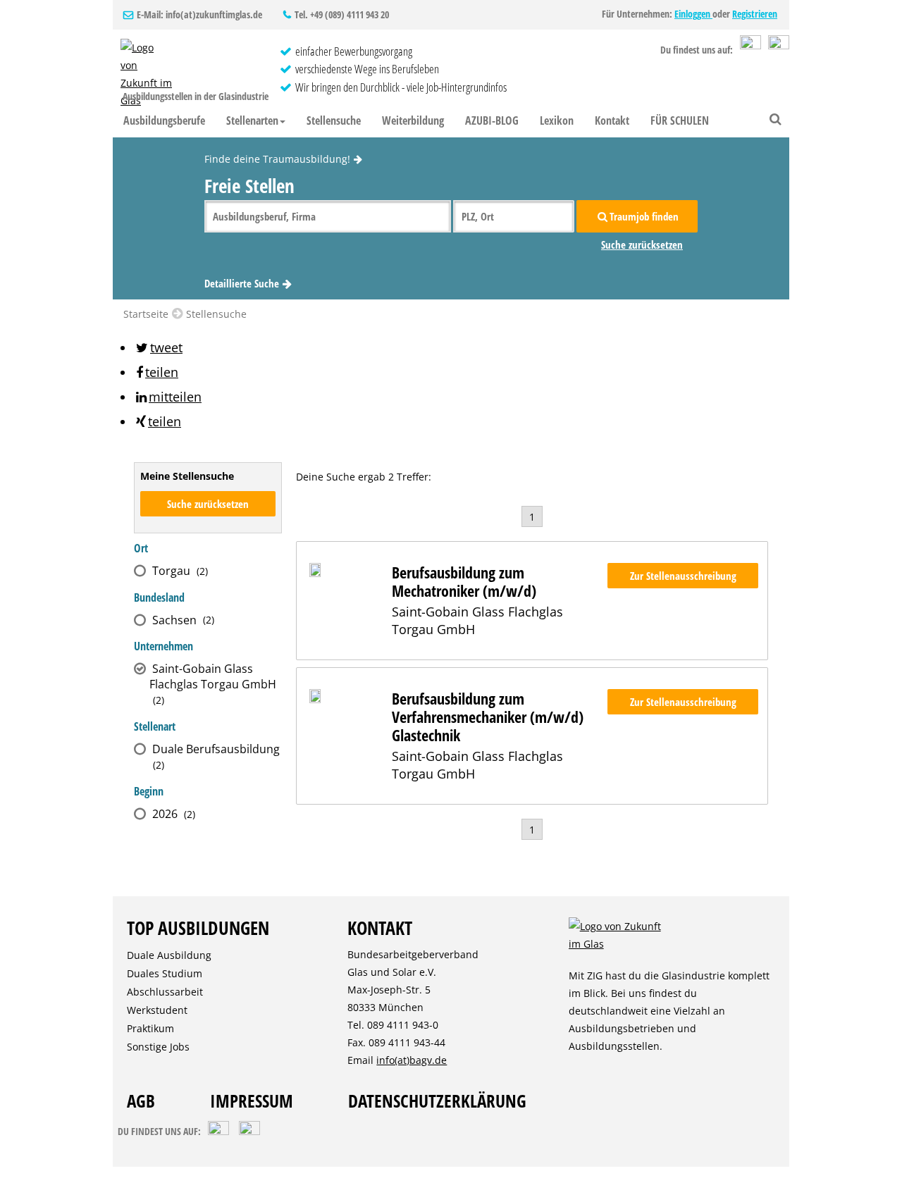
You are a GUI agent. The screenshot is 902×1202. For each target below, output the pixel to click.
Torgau (177, 570)
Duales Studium (164, 973)
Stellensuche (334, 120)
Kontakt (612, 120)
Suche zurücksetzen (642, 244)
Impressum (251, 1100)
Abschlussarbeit (165, 991)
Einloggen (693, 13)
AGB (141, 1100)
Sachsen (180, 620)
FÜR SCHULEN (679, 120)
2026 (170, 814)
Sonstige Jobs (158, 1046)
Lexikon (557, 120)
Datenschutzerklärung (437, 1100)
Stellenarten (252, 120)
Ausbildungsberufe (164, 120)
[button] (158, 347)
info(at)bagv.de (411, 1060)
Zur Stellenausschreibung (683, 576)
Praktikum (150, 1028)
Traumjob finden (644, 216)
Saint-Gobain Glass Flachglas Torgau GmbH (212, 684)
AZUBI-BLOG (492, 120)
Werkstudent (157, 1010)
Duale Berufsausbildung (214, 756)
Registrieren (754, 13)
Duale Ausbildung (169, 955)
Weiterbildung (413, 120)
